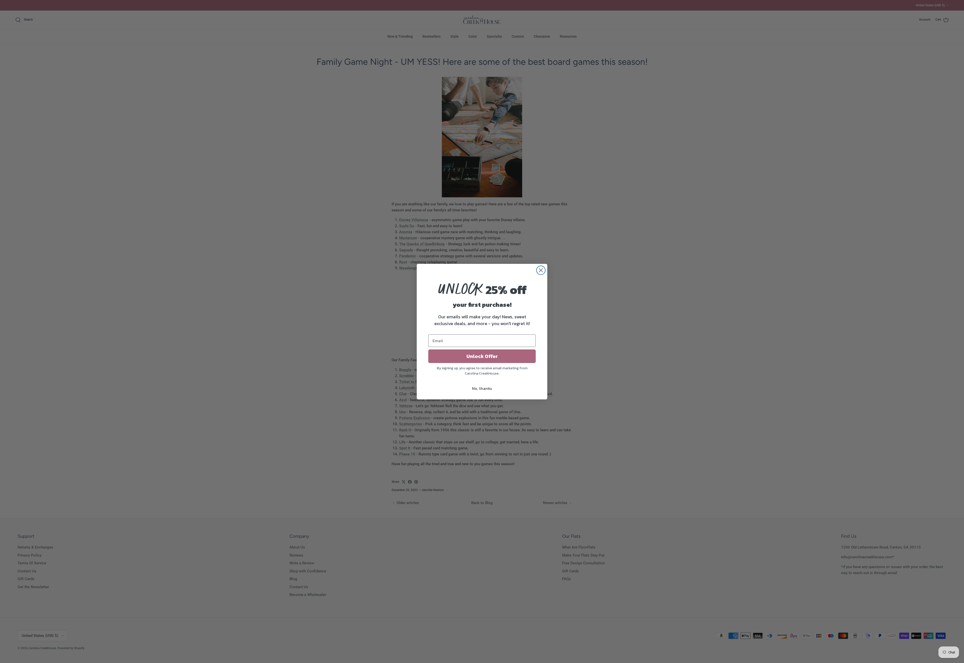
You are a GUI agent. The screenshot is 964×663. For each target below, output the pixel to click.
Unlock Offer (482, 356)
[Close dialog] (540, 270)
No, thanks (482, 388)
